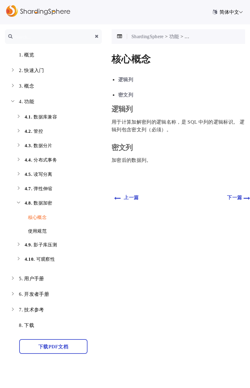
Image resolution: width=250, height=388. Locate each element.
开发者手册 (34, 294)
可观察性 (40, 259)
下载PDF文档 (53, 346)
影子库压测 (41, 244)
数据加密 (38, 203)
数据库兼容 (41, 116)
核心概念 (37, 217)
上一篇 (131, 197)
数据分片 (38, 145)
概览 (26, 54)
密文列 (125, 94)
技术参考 (31, 309)
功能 (26, 101)
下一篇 (235, 197)
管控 (34, 131)
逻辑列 (125, 79)
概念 (26, 86)
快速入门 (31, 70)
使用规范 (37, 231)
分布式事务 (41, 160)
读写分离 (38, 174)
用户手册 (31, 278)
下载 (26, 325)
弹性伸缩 (38, 188)
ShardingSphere (147, 36)
